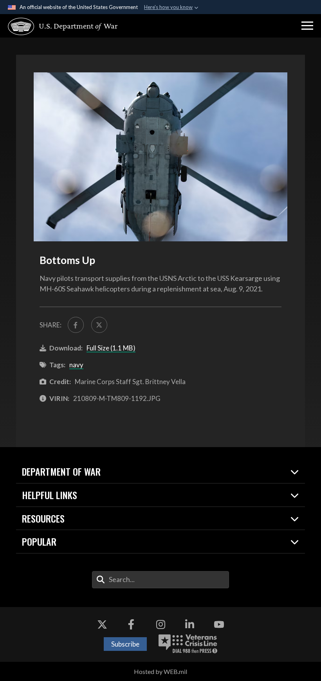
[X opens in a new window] (102, 624)
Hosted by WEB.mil (160, 671)
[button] (307, 26)
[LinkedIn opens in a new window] (190, 624)
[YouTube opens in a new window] (219, 624)
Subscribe (125, 644)
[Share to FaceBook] (76, 325)
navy (76, 365)
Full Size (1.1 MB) (111, 348)
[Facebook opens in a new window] (131, 624)
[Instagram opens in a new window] (160, 624)
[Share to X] (99, 325)
